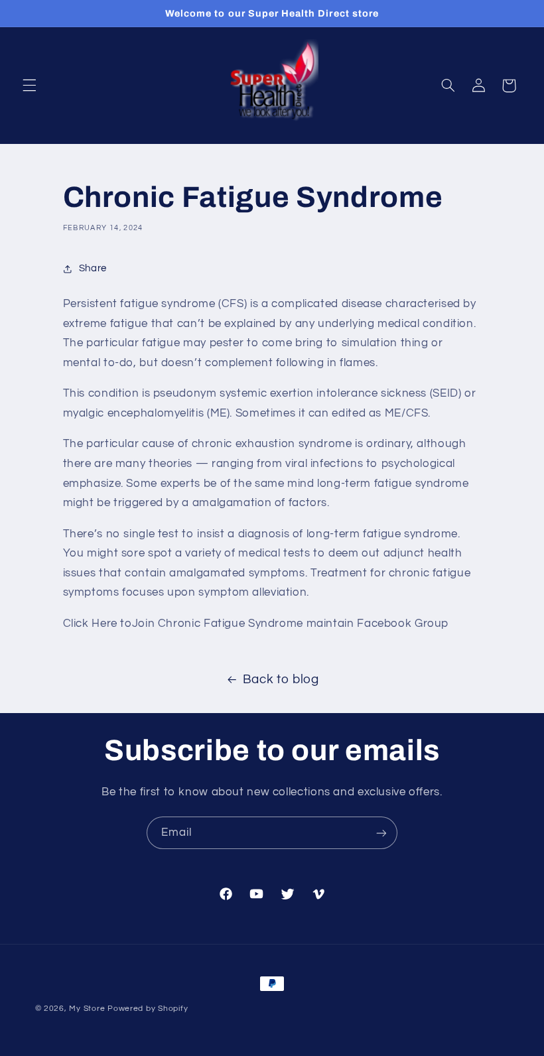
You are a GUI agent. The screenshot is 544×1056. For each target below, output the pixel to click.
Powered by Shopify (147, 1008)
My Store (87, 1008)
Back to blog (281, 679)
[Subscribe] (381, 833)
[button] (29, 85)
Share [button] (93, 268)
